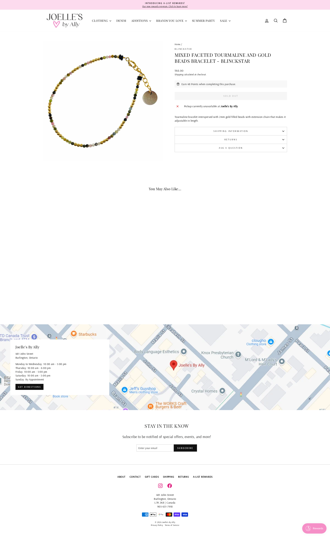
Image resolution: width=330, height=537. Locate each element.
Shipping (179, 74)
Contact (135, 476)
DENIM (121, 20)
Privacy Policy (157, 525)
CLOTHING (100, 20)
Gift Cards (152, 476)
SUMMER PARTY (203, 20)
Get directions (29, 387)
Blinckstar (183, 49)
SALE (224, 20)
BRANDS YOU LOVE (170, 20)
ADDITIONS (139, 20)
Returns (230, 139)
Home (177, 44)
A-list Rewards (203, 476)
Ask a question (231, 147)
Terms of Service (172, 525)
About (121, 476)
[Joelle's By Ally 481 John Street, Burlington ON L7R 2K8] (165, 367)
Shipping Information (230, 131)
